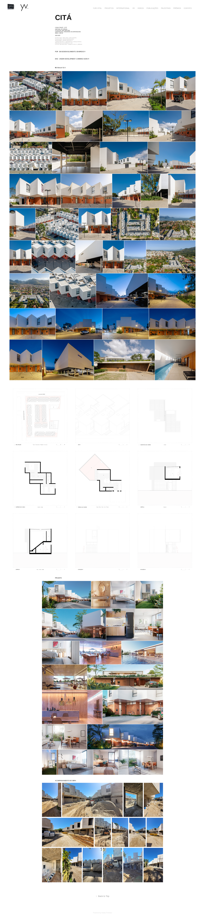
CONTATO (188, 8)
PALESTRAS (165, 8)
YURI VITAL (97, 8)
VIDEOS (140, 8)
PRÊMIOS (177, 8)
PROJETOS (109, 8)
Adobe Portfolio (106, 913)
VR (133, 8)
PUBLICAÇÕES (152, 8)
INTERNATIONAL (123, 8)
